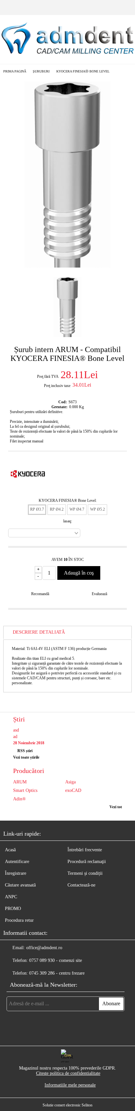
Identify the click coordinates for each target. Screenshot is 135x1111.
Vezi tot (115, 807)
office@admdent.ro (44, 947)
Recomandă (40, 594)
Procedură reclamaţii (87, 861)
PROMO (13, 908)
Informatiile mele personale (70, 1085)
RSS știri (24, 750)
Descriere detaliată (39, 632)
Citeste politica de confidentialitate (68, 1073)
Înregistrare (15, 873)
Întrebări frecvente (85, 849)
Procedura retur (19, 920)
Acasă (10, 849)
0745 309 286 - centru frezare (57, 973)
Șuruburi (41, 71)
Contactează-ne (81, 885)
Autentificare (17, 861)
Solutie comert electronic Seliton (67, 1105)
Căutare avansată (20, 885)
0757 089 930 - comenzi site (55, 960)
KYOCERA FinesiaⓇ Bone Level (82, 71)
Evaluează (99, 594)
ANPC (11, 896)
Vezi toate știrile (26, 757)
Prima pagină (14, 71)
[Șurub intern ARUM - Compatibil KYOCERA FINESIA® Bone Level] (67, 266)
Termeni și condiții (85, 873)
